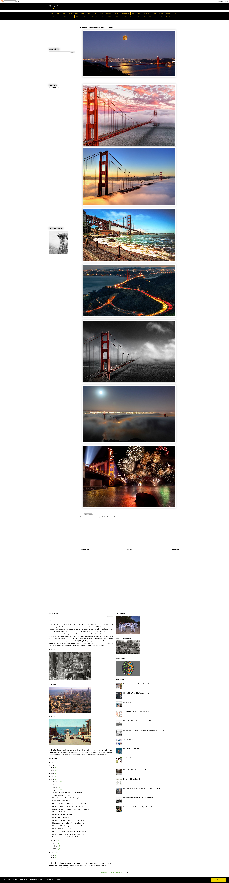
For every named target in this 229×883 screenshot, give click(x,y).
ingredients (84, 754)
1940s (76, 13)
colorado (78, 631)
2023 (52, 762)
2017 (52, 776)
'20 (49, 624)
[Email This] (85, 514)
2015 (52, 852)
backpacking (64, 629)
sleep (93, 643)
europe (77, 16)
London (117, 13)
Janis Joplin (78, 754)
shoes (81, 643)
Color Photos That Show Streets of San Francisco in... (69, 806)
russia (77, 643)
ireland (116, 16)
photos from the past (101, 641)
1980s (101, 13)
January (55, 849)
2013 (52, 855)
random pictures (55, 643)
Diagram (56, 627)
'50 (57, 624)
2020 (52, 768)
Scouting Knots (128, 739)
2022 (52, 765)
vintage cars (90, 645)
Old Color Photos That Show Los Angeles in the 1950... (69, 803)
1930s (70, 13)
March (55, 843)
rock (73, 643)
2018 (52, 773)
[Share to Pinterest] (92, 514)
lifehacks (67, 638)
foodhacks (90, 16)
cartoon (111, 629)
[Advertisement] (129, 534)
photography (100, 517)
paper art (67, 641)
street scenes (54, 19)
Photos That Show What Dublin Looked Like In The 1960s (70, 809)
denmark (66, 16)
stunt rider (97, 754)
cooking (52, 16)
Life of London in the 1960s (61, 800)
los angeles (123, 16)
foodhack (91, 634)
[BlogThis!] (86, 514)
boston (139, 13)
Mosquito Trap (127, 702)
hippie (97, 16)
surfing (106, 754)
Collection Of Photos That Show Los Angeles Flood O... (69, 831)
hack (71, 636)
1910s (58, 13)
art (106, 627)
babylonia (58, 629)
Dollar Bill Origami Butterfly (131, 779)
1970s (94, 13)
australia (110, 627)
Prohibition (82, 627)
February (56, 846)
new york (132, 16)
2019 (52, 770)
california (146, 13)
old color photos (141, 16)
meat (87, 638)
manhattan (83, 638)
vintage (82, 645)
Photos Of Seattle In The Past (61, 828)
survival (51, 645)
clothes (73, 631)
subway (109, 643)
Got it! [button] (219, 879)
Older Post (175, 550)
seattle (168, 16)
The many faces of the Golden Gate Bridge (65, 837)
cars (107, 629)
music (91, 638)
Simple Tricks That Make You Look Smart (136, 693)
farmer (62, 634)
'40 (54, 624)
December (56, 781)
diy (72, 16)
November (56, 784)
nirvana (101, 638)
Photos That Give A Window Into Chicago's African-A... (69, 798)
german (60, 636)
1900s (52, 13)
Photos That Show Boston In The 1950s (135, 770)
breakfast (81, 629)
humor (50, 638)
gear (56, 636)
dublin (104, 631)
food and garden (82, 634)
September (56, 790)
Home (129, 550)
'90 (66, 624)
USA (133, 13)
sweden (56, 645)
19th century (109, 13)
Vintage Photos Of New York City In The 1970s (67, 792)
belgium (71, 629)
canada (161, 13)
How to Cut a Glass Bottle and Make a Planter (137, 684)
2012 (52, 858)
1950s (82, 13)
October (55, 787)
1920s (64, 13)
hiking (78, 636)
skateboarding (87, 643)
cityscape (68, 631)
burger (86, 629)
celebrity (51, 631)
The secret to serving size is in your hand (136, 711)
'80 (64, 624)
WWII (103, 627)
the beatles (61, 645)
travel (116, 517)
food (84, 16)
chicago (168, 13)
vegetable (76, 645)
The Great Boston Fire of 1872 (61, 795)
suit (112, 643)
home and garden (106, 16)
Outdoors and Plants (71, 627)
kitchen (87, 752)
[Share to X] (88, 514)
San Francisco (125, 13)
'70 (61, 624)
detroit (97, 631)
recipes (69, 643)
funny (111, 634)
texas (102, 865)
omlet (89, 754)
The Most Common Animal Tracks (134, 758)
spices (66, 754)
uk (72, 645)
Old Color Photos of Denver (61, 812)
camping (154, 13)
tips (66, 645)
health (74, 636)
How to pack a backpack (131, 748)
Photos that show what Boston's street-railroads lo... (68, 823)
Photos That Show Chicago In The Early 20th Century (69, 826)
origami (57, 641)
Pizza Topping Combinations (61, 817)
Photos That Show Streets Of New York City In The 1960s (141, 788)
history (98, 636)
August (55, 840)
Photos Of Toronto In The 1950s (62, 814)
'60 (59, 624)
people (155, 16)
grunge (67, 636)
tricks (99, 752)
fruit (108, 634)
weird (97, 645)
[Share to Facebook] (90, 514)
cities (174, 13)
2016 (52, 779)
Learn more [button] (57, 879)
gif (63, 636)
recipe (161, 16)
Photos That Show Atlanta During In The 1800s (138, 721)
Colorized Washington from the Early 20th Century (68, 820)
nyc (105, 638)
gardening (51, 636)
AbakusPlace (55, 6)
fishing (66, 634)
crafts (58, 16)
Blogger (125, 872)
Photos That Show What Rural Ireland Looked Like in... (69, 834)
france (104, 634)
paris (149, 16)
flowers (71, 634)
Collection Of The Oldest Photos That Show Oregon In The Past (143, 730)
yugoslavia (102, 645)
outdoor (62, 641)
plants (111, 641)
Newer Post (84, 550)
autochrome (52, 629)
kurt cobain (61, 638)
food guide (74, 752)
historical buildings (90, 636)
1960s (88, 13)
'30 (52, 624)
